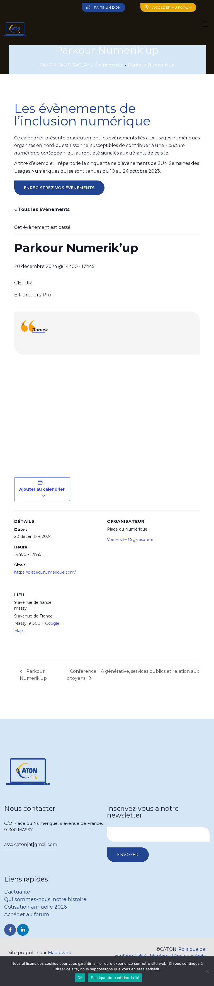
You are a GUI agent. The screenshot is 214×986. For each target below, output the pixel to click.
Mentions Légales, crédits (178, 956)
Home (38, 329)
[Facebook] (10, 930)
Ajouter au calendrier (42, 489)
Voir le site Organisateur (130, 539)
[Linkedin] (23, 930)
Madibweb (59, 952)
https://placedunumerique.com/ (45, 572)
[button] (104, 7)
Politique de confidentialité (115, 977)
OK (80, 977)
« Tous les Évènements (42, 209)
